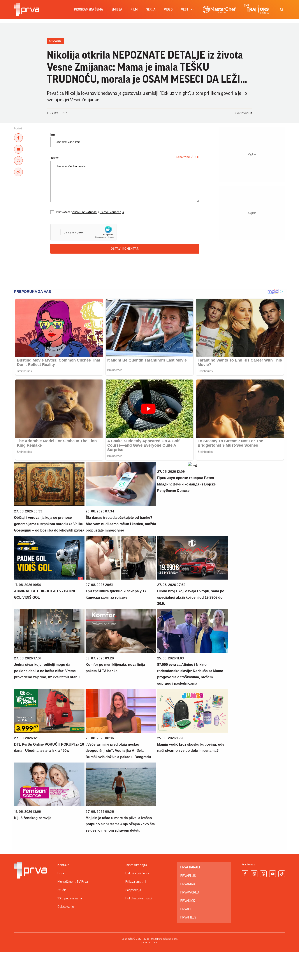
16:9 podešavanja (70, 898)
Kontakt (63, 865)
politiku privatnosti (84, 212)
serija (150, 9)
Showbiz (55, 41)
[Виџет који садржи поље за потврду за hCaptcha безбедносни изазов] (83, 232)
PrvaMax (187, 884)
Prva (61, 873)
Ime (53, 134)
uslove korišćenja (112, 212)
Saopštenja (133, 890)
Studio (62, 890)
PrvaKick (187, 900)
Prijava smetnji (135, 881)
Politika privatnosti (138, 898)
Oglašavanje (66, 906)
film (134, 9)
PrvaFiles (188, 917)
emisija (116, 9)
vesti (185, 9)
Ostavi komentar (125, 248)
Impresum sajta (136, 865)
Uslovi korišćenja (137, 873)
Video (168, 9)
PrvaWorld (189, 892)
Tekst (54, 158)
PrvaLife (187, 909)
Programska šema (88, 9)
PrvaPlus (188, 875)
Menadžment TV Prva (73, 881)
